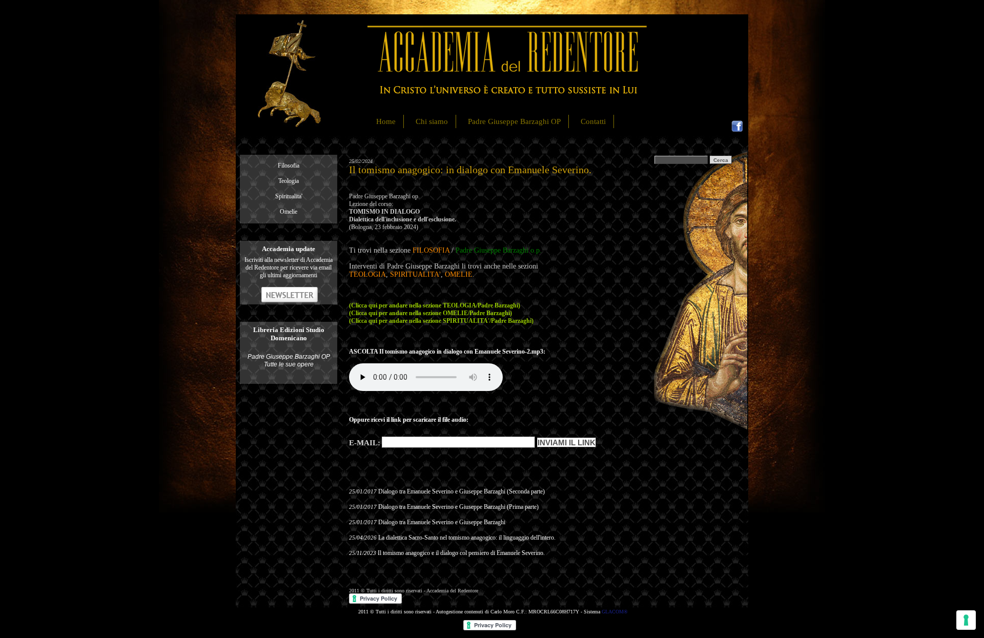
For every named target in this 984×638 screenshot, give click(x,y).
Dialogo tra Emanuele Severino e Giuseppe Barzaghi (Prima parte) (458, 506)
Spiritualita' (288, 196)
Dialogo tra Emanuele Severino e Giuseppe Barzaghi (441, 522)
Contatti (593, 121)
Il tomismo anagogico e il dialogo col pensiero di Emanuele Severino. (461, 553)
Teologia (288, 180)
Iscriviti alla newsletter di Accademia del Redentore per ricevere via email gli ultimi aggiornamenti (288, 267)
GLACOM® (615, 611)
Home (386, 121)
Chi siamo (432, 121)
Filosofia (288, 165)
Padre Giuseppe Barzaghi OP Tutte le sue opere (289, 360)
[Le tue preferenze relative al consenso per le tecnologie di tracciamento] (966, 620)
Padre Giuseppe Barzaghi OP (514, 121)
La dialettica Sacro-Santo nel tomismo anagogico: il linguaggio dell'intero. (467, 537)
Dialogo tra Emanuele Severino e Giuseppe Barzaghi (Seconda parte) (461, 491)
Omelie (288, 211)
